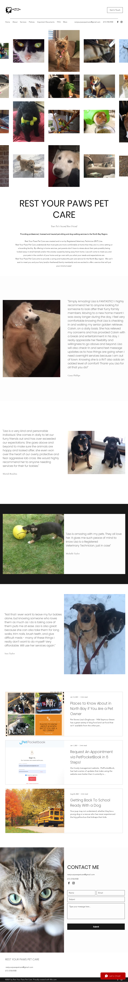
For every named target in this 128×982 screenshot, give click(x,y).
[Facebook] (117, 22)
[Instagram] (121, 22)
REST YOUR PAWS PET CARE (22, 959)
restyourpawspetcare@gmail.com (87, 22)
